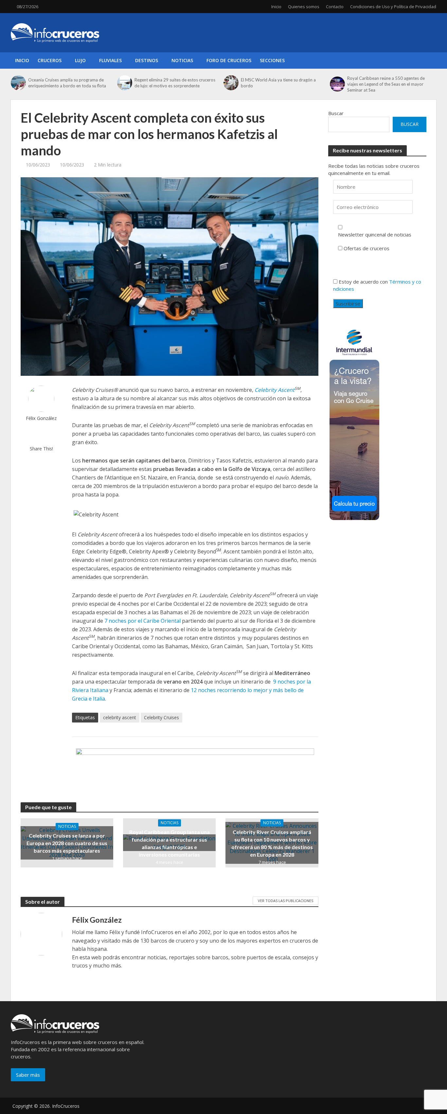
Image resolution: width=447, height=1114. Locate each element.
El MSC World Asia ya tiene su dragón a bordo (278, 82)
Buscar (336, 113)
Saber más (28, 1074)
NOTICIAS (182, 60)
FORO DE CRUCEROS (228, 60)
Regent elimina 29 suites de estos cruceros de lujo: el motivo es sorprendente (174, 82)
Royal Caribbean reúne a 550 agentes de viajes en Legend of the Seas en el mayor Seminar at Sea (386, 84)
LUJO (80, 60)
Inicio (276, 6)
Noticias (67, 826)
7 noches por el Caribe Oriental (142, 620)
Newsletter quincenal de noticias (374, 234)
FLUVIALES (110, 60)
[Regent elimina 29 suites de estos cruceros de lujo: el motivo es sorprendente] (124, 82)
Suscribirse (348, 303)
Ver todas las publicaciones (285, 900)
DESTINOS (146, 60)
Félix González (41, 418)
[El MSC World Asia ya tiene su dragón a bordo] (231, 82)
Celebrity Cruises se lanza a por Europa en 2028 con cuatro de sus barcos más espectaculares (67, 843)
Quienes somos (303, 6)
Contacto (335, 6)
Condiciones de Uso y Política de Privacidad (393, 6)
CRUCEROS (50, 60)
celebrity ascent (119, 717)
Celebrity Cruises (161, 717)
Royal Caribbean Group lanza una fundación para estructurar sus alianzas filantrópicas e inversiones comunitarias (169, 843)
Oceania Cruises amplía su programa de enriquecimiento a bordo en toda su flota (67, 82)
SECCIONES (272, 60)
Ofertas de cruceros (366, 248)
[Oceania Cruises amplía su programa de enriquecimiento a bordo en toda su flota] (18, 82)
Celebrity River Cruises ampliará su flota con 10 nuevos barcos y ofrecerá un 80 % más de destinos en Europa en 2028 (272, 843)
